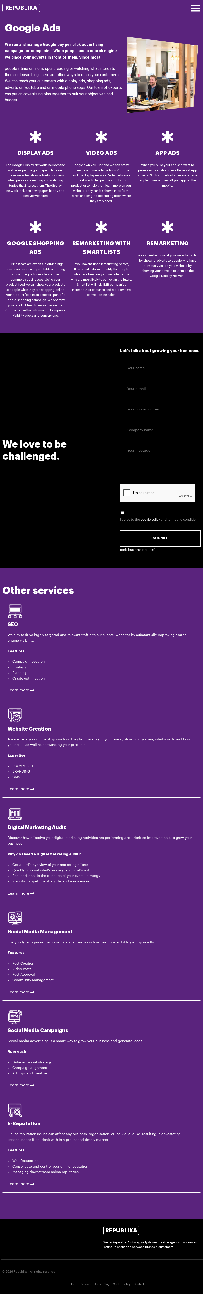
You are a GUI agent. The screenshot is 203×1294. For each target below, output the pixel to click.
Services (86, 1284)
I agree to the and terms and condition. (159, 519)
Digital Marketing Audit (37, 827)
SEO (13, 624)
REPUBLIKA (21, 8)
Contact (139, 1284)
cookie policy (150, 519)
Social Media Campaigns (38, 1030)
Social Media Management (40, 931)
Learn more (18, 690)
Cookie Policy (121, 1284)
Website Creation (29, 729)
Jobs (98, 1284)
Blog (107, 1284)
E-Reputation (24, 1123)
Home (73, 1284)
